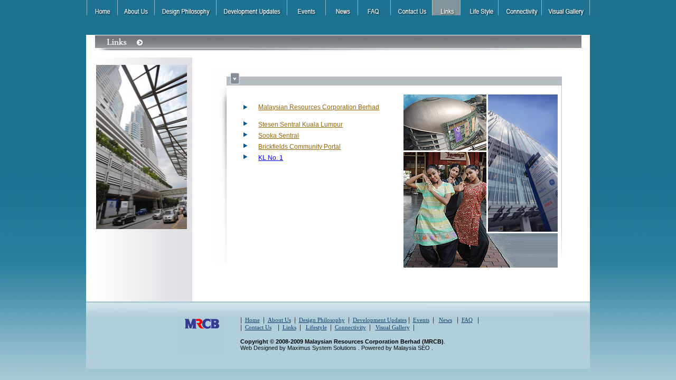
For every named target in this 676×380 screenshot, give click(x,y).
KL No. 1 (270, 158)
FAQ (467, 320)
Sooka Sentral (278, 135)
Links (289, 327)
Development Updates (380, 320)
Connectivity (350, 327)
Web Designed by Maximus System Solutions (299, 348)
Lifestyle (316, 327)
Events (421, 320)
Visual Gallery (392, 327)
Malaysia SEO (412, 348)
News (445, 320)
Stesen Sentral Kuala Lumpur (300, 124)
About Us (279, 320)
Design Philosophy (322, 320)
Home (252, 320)
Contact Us (258, 327)
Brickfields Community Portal (299, 146)
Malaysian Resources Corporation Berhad (318, 107)
